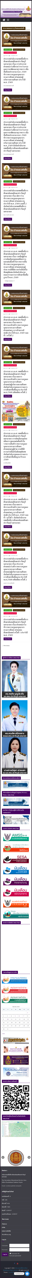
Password (4, 1250)
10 (7, 1019)
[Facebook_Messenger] (27, 1273)
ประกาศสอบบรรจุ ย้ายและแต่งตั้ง (19, 49)
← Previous (6, 645)
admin (6, 55)
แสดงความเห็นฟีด (6, 1231)
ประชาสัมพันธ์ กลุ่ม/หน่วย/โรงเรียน (10, 52)
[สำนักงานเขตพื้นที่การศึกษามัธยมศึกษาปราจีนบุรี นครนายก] (16, 7)
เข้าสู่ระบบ (4, 1224)
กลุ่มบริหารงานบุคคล (7, 49)
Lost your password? (15, 1256)
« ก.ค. (3, 1034)
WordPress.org (6, 1234)
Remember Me (15, 1254)
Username (5, 1246)
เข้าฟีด (3, 1227)
